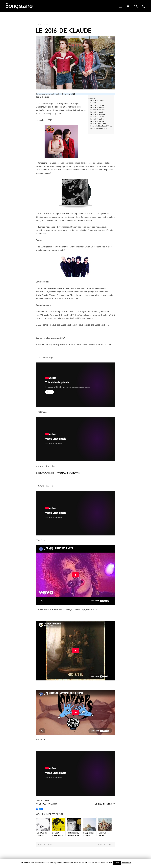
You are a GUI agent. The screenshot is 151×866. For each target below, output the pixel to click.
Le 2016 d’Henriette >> (105, 804)
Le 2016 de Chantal (97, 100)
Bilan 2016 (71, 94)
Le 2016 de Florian (97, 105)
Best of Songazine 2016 (98, 128)
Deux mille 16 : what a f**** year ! (101, 126)
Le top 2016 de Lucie (97, 110)
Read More (126, 863)
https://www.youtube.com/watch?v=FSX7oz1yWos (58, 473)
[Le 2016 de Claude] (75, 62)
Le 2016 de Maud (96, 112)
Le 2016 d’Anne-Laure (98, 124)
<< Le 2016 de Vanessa (46, 804)
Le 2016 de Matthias (97, 103)
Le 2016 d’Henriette (97, 119)
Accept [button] (117, 863)
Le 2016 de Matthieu (97, 121)
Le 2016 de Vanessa (97, 114)
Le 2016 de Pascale (97, 107)
